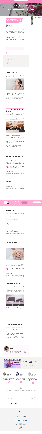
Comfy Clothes (8, 60)
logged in (15, 404)
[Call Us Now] (7, 202)
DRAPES (22, 0)
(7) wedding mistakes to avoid (10, 213)
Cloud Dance (23, 5)
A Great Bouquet (9, 64)
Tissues (8, 62)
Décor (14, 5)
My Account (37, 3)
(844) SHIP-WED (24, 202)
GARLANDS (19, 0)
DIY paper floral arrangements (11, 266)
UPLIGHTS (25, 0)
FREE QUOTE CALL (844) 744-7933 (20, 1)
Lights (17, 5)
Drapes (20, 5)
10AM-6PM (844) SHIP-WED (35, 5)
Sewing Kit (8, 63)
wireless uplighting (10, 119)
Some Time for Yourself (9, 65)
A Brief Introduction (9, 59)
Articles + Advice (19, 11)
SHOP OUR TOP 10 (30, 365)
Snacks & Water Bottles (10, 61)
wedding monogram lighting (16, 119)
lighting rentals (17, 115)
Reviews (27, 5)
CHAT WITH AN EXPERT (37, 202)
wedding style (8, 114)
